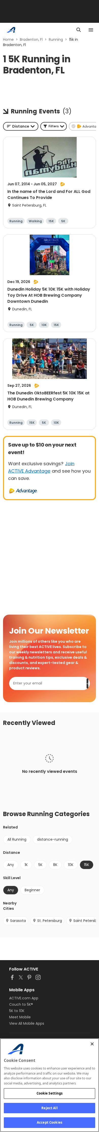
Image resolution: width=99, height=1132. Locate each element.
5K (40, 864)
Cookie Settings (50, 1093)
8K (55, 864)
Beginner (32, 890)
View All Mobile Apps (26, 1023)
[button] (53, 126)
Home (8, 39)
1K (26, 864)
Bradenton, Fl (31, 39)
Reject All (49, 1108)
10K (70, 864)
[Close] (92, 1043)
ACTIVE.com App (23, 998)
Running (56, 39)
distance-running (52, 839)
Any (10, 864)
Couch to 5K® (21, 1004)
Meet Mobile (20, 1017)
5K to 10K (16, 1010)
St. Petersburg (49, 920)
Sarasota (18, 920)
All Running (16, 839)
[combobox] (20, 126)
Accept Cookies (49, 1122)
